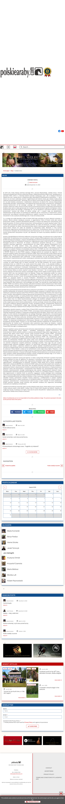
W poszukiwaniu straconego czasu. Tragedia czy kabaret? (20, 446)
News (5, 668)
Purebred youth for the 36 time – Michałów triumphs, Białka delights (50, 672)
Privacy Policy (28, 722)
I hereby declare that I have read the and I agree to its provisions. (26, 722)
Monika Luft (11, 575)
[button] (8, 147)
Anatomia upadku (10, 465)
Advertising (49, 771)
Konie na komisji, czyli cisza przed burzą (14, 437)
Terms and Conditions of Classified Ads (49, 778)
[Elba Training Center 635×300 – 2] (17, 657)
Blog (12, 170)
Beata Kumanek (9, 425)
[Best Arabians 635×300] (32, 744)
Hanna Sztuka (12, 542)
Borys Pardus (12, 537)
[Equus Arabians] (52, 744)
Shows (9, 668)
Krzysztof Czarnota (14, 563)
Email (5, 714)
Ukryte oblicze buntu (8, 428)
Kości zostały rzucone (53, 465)
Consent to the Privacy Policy (11, 721)
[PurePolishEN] (47, 657)
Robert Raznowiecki (15, 581)
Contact (49, 768)
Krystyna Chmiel (13, 558)
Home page (6, 170)
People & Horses (31, 684)
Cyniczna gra (7, 603)
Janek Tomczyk (13, 548)
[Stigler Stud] (12, 744)
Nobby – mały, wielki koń (10, 613)
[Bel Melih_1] (32, 166)
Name (5, 708)
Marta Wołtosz (12, 569)
